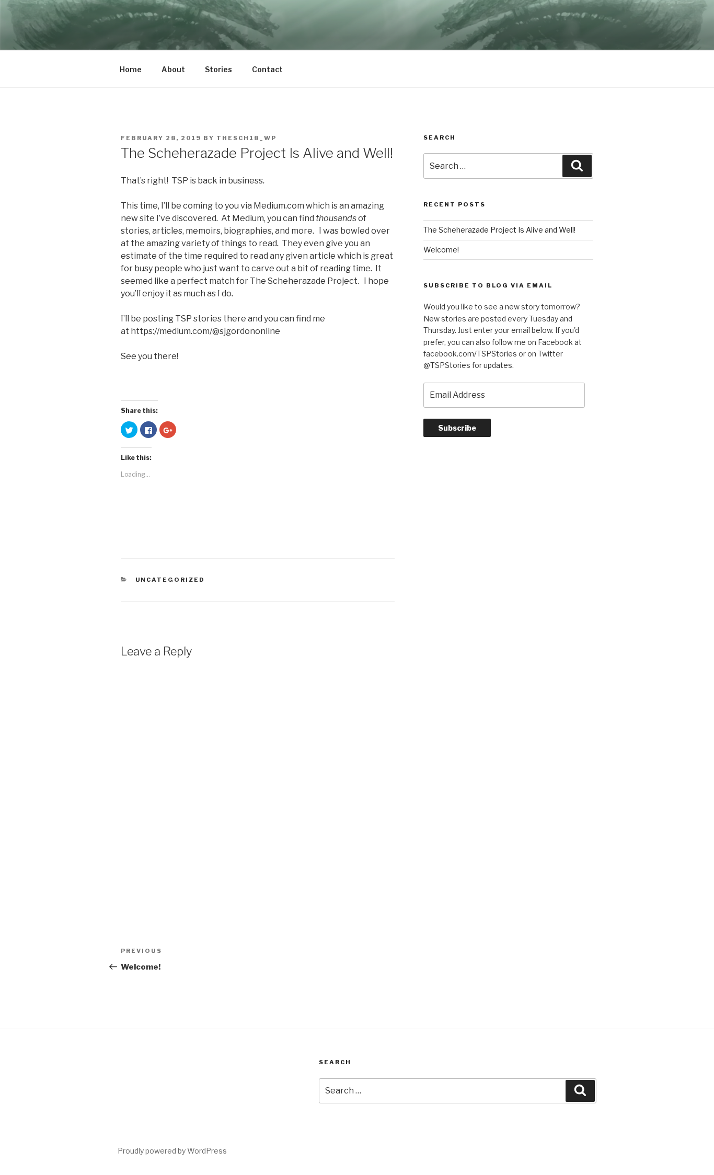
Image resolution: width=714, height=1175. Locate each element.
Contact (267, 69)
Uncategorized (170, 579)
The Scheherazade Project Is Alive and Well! (499, 229)
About (173, 69)
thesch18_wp (246, 138)
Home (131, 69)
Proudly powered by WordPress (172, 1150)
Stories (218, 69)
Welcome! (441, 249)
